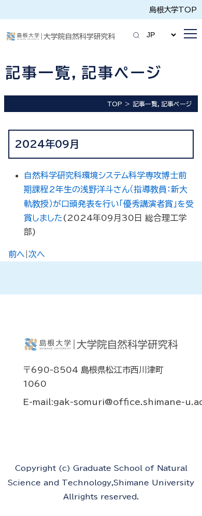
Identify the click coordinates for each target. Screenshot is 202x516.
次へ (36, 254)
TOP (114, 104)
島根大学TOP (173, 9)
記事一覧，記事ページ (162, 104)
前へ (16, 254)
